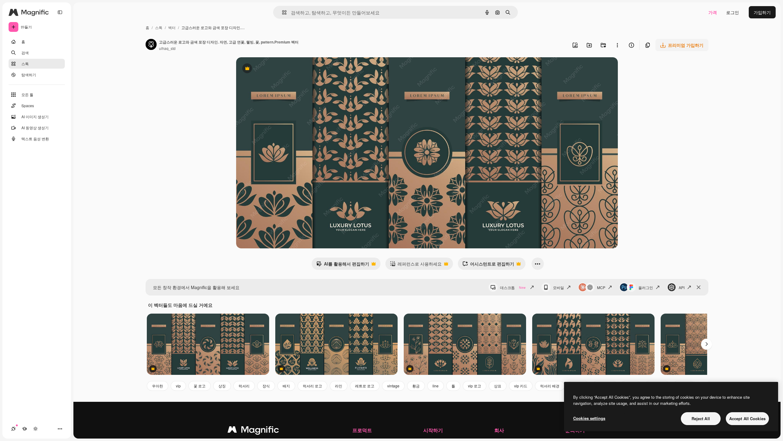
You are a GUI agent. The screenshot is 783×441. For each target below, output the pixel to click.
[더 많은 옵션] (617, 45)
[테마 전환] (35, 429)
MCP (601, 287)
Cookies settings (589, 418)
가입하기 (762, 12)
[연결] (13, 429)
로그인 (732, 12)
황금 (416, 385)
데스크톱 (512, 287)
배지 (286, 385)
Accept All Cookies (747, 418)
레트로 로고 (364, 385)
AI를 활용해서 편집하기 (342, 265)
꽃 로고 (200, 385)
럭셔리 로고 (312, 385)
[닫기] (698, 287)
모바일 (558, 287)
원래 (271, 69)
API (682, 287)
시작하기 (433, 430)
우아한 (157, 385)
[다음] (706, 344)
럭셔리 (244, 385)
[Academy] (24, 429)
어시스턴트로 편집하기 (488, 265)
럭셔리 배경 (549, 385)
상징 (222, 385)
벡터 (172, 27)
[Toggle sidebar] (60, 12)
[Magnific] (253, 430)
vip (178, 385)
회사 (499, 430)
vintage (393, 385)
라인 (338, 385)
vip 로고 (474, 385)
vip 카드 (520, 385)
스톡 (158, 27)
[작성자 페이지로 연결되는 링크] (151, 45)
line (435, 385)
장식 (266, 385)
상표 (497, 385)
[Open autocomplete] (281, 12)
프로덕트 (362, 430)
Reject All (701, 418)
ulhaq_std (167, 48)
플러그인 (645, 287)
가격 (712, 12)
